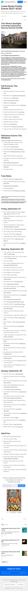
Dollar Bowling (19, 374)
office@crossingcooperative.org (11, 55)
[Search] (25, 524)
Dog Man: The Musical (20, 229)
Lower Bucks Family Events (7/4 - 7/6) (10, 540)
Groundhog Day (8, 354)
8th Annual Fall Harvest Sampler (13, 457)
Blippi (5, 341)
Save (12, 144)
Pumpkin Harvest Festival (18, 96)
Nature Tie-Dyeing (8, 337)
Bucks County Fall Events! (7, 555)
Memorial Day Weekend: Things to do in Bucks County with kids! (10, 532)
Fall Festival (15, 98)
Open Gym (19, 234)
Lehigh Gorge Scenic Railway (11, 186)
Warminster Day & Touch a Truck (15, 302)
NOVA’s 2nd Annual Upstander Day (13, 398)
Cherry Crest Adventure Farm (11, 100)
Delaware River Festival (13, 284)
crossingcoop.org (6, 79)
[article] (14, 533)
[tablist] (4, 524)
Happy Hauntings (18, 149)
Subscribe (20, 2)
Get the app (20, 584)
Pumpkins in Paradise (19, 191)
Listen (25, 16)
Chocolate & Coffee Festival (10, 265)
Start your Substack (10, 584)
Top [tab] (2, 524)
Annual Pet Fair (19, 281)
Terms (24, 579)
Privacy (20, 579)
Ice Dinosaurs (11, 254)
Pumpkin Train (18, 179)
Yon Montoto (13, 512)
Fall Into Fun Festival (18, 127)
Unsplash (20, 512)
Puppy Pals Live (18, 424)
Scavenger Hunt (12, 258)
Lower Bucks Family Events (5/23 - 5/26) (10, 529)
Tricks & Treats (14, 147)
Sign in (25, 2)
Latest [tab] (6, 524)
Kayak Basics (7, 218)
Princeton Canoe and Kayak (14, 299)
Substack (7, 588)
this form (16, 202)
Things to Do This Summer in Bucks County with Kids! (9, 544)
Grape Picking (7, 279)
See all (4, 562)
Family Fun (16, 117)
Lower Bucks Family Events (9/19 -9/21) (10, 552)
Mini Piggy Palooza (20, 304)
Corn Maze (21, 112)
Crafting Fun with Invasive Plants (14, 287)
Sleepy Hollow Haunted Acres (11, 163)
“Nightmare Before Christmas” (11, 227)
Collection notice (14, 581)
